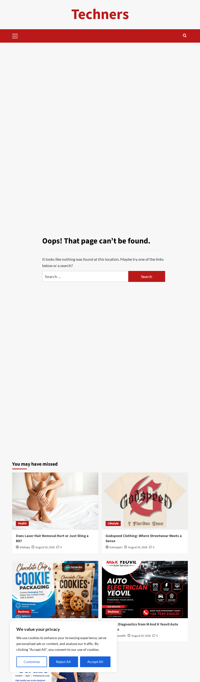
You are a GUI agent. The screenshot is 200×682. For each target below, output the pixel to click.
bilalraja (25, 547)
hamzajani (116, 547)
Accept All (95, 662)
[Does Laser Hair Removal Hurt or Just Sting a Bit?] (55, 501)
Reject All (63, 662)
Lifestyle (113, 523)
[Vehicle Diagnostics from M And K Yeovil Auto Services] (145, 589)
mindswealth (118, 636)
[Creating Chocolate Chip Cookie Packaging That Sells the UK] (55, 589)
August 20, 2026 (45, 547)
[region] (63, 646)
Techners (100, 14)
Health (22, 523)
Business (23, 612)
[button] (17, 35)
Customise (32, 662)
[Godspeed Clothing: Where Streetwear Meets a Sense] (145, 501)
